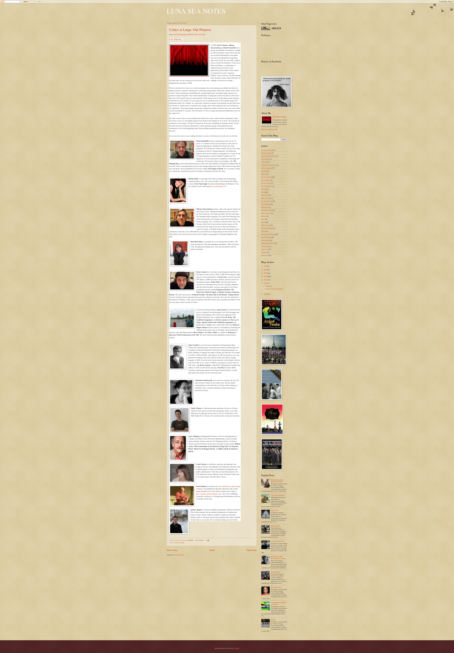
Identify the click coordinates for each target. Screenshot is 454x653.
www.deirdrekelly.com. (219, 186)
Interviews (264, 195)
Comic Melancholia (277, 541)
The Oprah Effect (276, 587)
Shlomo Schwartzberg (268, 234)
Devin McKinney (266, 186)
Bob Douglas (265, 159)
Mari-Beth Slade (266, 210)
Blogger (236, 648)
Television (264, 249)
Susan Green (265, 240)
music (263, 219)
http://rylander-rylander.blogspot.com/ (209, 494)
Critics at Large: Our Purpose (190, 29)
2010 (265, 283)
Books (263, 162)
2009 (265, 294)
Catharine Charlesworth (268, 165)
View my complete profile (269, 129)
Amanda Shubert (266, 150)
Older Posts (252, 550)
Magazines (264, 207)
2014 (265, 270)
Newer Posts (172, 550)
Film (262, 192)
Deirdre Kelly (265, 183)
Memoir (263, 216)
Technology (265, 246)
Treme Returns (275, 572)
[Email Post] (207, 540)
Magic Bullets (275, 526)
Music (263, 222)
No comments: (200, 540)
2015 (265, 266)
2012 (265, 276)
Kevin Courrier (266, 201)
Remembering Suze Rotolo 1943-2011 (277, 481)
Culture (263, 171)
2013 (265, 273)
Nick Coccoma (266, 225)
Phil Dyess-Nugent (267, 228)
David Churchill (266, 177)
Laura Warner (265, 204)
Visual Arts (264, 255)
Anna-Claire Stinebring (268, 156)
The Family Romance (278, 495)
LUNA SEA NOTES (196, 11)
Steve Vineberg (266, 237)
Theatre (263, 252)
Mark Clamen (265, 213)
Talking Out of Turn (267, 243)
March (268, 286)
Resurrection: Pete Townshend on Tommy (278, 557)
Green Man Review (224, 486)
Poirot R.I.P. (275, 510)
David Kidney (265, 180)
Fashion (263, 189)
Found (273, 620)
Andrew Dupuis (266, 153)
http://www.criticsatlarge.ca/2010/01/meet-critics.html (187, 34)
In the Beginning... (176, 39)
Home (212, 550)
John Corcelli (265, 198)
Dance (263, 174)
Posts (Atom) (179, 555)
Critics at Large (179, 542)
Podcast (263, 231)
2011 (265, 280)
